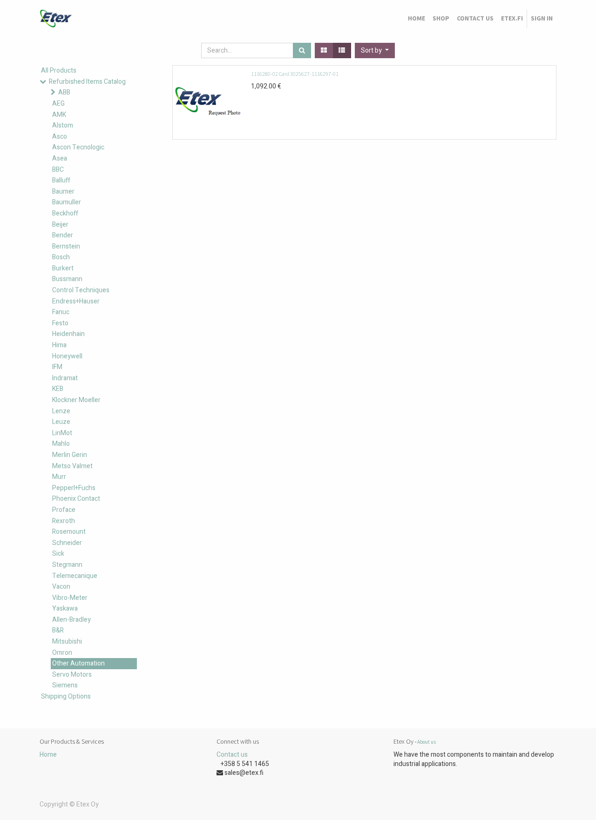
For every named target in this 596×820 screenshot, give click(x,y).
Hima (59, 345)
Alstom (62, 125)
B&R (58, 630)
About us (426, 742)
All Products (58, 70)
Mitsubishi (67, 641)
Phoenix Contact (76, 499)
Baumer (63, 191)
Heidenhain (68, 334)
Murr (59, 477)
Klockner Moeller (76, 400)
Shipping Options (66, 696)
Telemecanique (74, 576)
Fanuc (60, 312)
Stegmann (67, 565)
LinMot (62, 433)
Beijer (60, 224)
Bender (62, 235)
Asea (59, 158)
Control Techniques (80, 290)
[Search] (302, 51)
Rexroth (63, 521)
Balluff (61, 180)
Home (48, 755)
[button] (375, 51)
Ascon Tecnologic (78, 147)
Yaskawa (65, 608)
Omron (62, 653)
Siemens (65, 685)
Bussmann (67, 279)
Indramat (65, 378)
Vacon (61, 586)
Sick (58, 553)
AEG (58, 103)
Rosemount (69, 532)
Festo (60, 323)
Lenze (61, 411)
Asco (59, 136)
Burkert (63, 268)
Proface (63, 510)
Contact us (232, 755)
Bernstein (66, 246)
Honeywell (67, 356)
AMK (59, 115)
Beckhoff (65, 213)
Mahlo (61, 444)
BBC (58, 170)
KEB (57, 389)
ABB (64, 92)
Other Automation (78, 663)
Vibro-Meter (70, 598)
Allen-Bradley (71, 620)
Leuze (61, 422)
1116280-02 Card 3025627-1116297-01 (295, 73)
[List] (341, 51)
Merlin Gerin (69, 455)
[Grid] (324, 51)
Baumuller (66, 202)
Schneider (67, 543)
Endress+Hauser (76, 301)
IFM (57, 367)
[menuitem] (416, 18)
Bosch (61, 257)
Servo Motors (72, 674)
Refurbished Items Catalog (87, 82)
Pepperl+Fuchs (73, 488)
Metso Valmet (72, 466)
